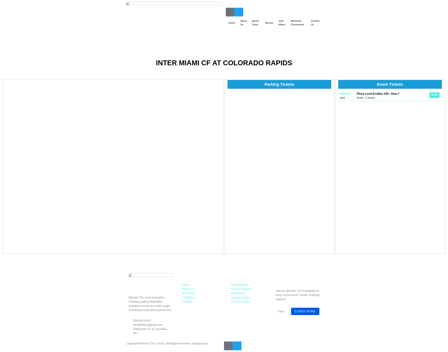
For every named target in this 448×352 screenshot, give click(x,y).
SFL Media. (215, 343)
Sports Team (255, 22)
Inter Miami (282, 22)
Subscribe (305, 311)
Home (231, 22)
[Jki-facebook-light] (230, 12)
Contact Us (315, 22)
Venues (269, 22)
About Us (243, 22)
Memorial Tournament (297, 22)
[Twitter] (238, 12)
